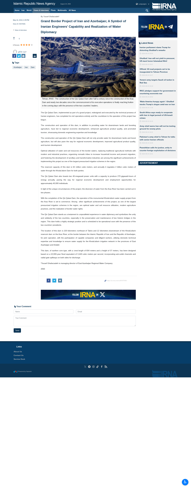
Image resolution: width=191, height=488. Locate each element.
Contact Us (19, 355)
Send (17, 330)
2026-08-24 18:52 (147, 97)
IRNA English (34, 3)
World (29, 10)
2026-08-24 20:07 (147, 64)
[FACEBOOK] (101, 366)
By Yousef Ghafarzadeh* (50, 17)
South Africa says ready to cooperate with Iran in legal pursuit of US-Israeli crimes (156, 115)
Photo (53, 10)
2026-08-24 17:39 (147, 107)
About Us (18, 352)
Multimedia (62, 10)
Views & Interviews (41, 10)
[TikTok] (97, 366)
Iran (23, 10)
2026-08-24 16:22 (147, 132)
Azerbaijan (18, 67)
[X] (85, 366)
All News (72, 10)
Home (17, 10)
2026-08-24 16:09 (147, 143)
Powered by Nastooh (25, 371)
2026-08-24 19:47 (147, 75)
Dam (32, 67)
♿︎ (185, 482)
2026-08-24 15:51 (147, 154)
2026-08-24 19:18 (147, 86)
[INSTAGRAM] (93, 366)
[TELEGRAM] (89, 366)
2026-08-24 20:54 (147, 53)
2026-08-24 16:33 (147, 121)
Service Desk (19, 359)
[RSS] (106, 366)
